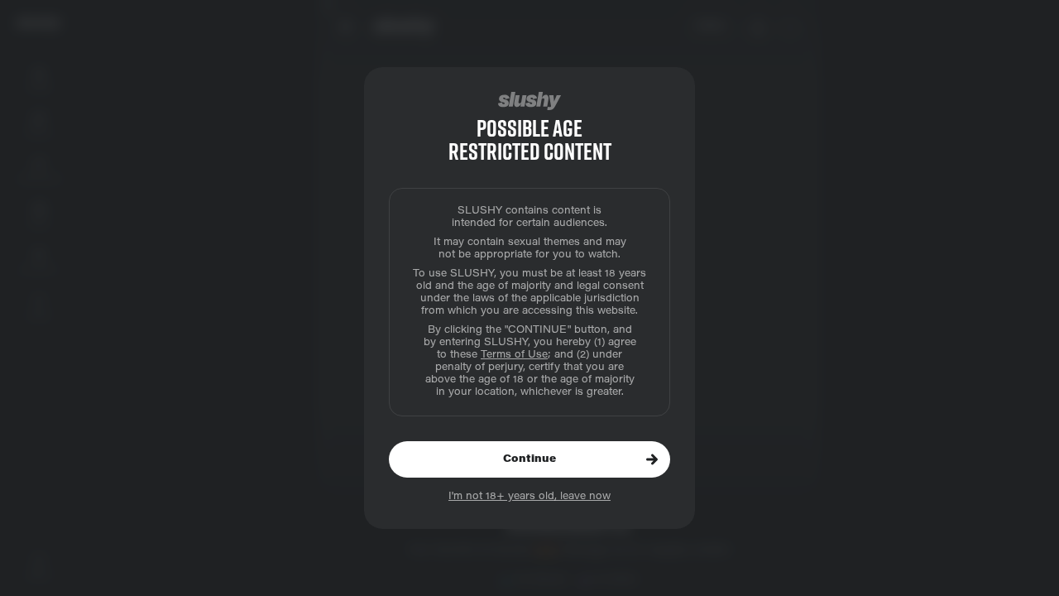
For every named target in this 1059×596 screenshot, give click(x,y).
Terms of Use (514, 355)
